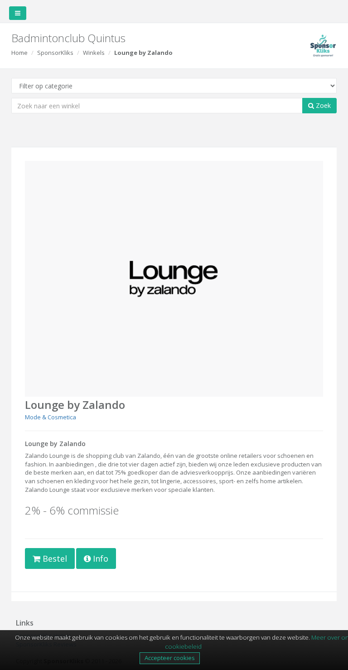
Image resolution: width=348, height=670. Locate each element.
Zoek (322, 105)
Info (99, 558)
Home (19, 53)
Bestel (53, 558)
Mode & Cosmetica (50, 417)
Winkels (94, 53)
